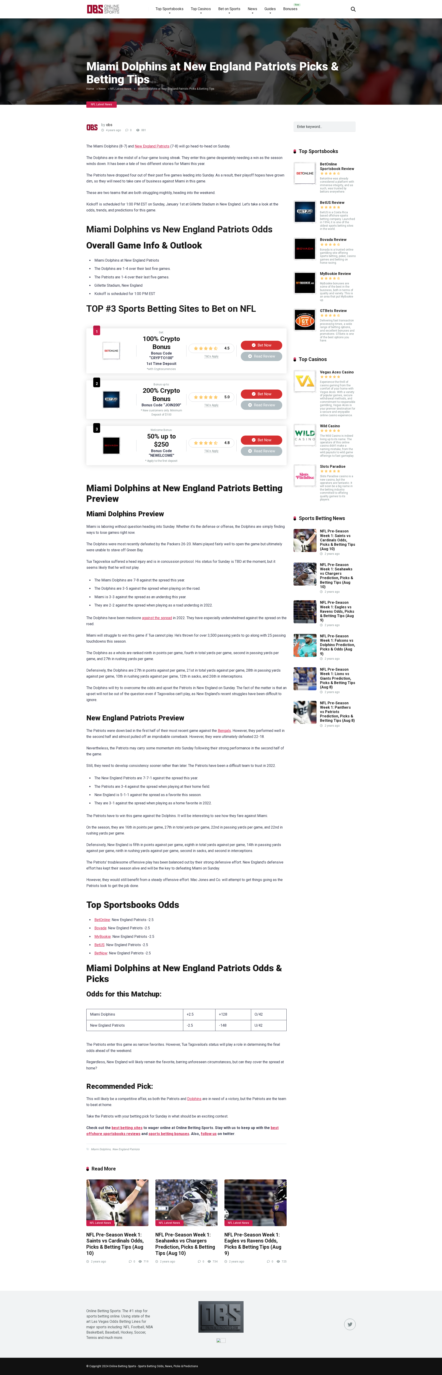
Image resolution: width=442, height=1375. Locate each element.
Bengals (224, 730)
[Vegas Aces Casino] (305, 392)
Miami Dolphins (100, 1149)
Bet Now (264, 345)
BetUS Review (332, 202)
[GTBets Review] (305, 330)
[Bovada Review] (111, 453)
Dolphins (194, 1099)
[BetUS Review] (111, 407)
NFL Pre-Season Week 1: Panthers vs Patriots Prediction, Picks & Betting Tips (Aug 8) (337, 712)
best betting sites (127, 1128)
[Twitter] (350, 1324)
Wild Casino (330, 426)
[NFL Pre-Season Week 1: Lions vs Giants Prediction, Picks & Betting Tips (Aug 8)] (305, 689)
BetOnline (102, 920)
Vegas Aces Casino (337, 372)
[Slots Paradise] (305, 486)
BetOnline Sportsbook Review (337, 166)
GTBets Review (333, 311)
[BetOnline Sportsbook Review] (111, 359)
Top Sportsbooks (169, 9)
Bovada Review (333, 239)
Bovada (100, 928)
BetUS (99, 945)
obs (109, 125)
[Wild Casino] (305, 445)
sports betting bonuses (168, 1134)
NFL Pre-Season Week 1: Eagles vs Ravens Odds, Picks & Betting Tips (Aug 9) (252, 1244)
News (252, 9)
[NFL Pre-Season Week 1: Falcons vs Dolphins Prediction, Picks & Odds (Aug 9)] (305, 655)
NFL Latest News (120, 88)
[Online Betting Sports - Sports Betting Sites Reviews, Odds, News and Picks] (103, 7)
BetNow (100, 953)
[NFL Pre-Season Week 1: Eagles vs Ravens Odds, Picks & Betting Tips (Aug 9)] (255, 1202)
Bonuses (290, 9)
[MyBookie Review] (305, 293)
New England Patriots (152, 146)
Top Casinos (201, 9)
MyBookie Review (335, 274)
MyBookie (102, 936)
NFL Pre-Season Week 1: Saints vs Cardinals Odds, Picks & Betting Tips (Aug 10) (115, 1244)
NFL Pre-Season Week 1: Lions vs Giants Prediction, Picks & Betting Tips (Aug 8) (337, 678)
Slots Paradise (333, 466)
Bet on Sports (229, 9)
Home (90, 88)
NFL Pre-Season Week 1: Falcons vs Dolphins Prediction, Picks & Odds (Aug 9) (337, 645)
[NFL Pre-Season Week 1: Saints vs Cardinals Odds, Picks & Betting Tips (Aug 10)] (117, 1202)
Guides (270, 9)
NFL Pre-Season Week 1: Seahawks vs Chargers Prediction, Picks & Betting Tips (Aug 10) (185, 1244)
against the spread (157, 618)
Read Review (264, 356)
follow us (209, 1134)
